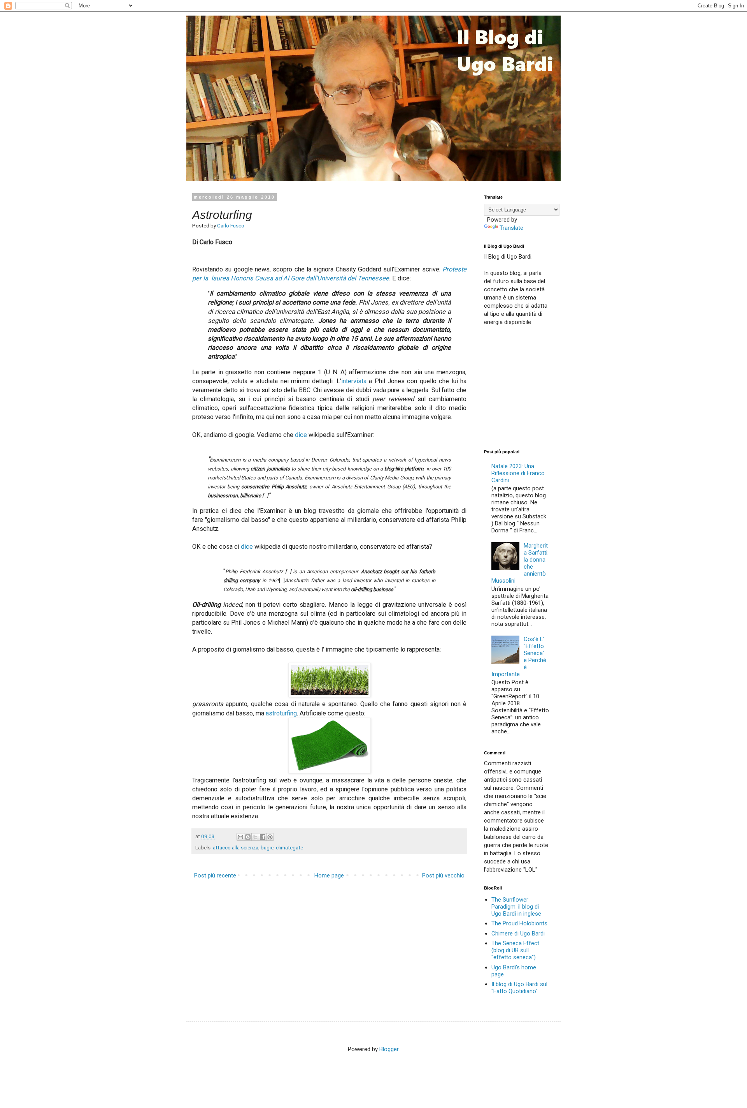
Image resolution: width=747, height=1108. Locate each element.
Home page (329, 875)
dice (301, 435)
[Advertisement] (542, 386)
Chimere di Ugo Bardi (518, 933)
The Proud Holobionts (519, 923)
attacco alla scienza (235, 847)
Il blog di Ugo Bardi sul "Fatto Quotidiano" (519, 988)
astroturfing (281, 713)
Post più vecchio (443, 875)
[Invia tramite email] (240, 837)
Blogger (388, 1049)
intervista (353, 381)
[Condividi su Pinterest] (270, 837)
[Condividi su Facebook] (263, 837)
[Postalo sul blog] (248, 837)
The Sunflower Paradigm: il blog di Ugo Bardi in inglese (516, 906)
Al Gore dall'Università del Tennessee (336, 278)
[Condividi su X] (255, 837)
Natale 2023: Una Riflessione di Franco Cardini (518, 473)
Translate (511, 227)
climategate (289, 847)
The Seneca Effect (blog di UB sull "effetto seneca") (515, 950)
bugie (267, 847)
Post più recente (215, 875)
